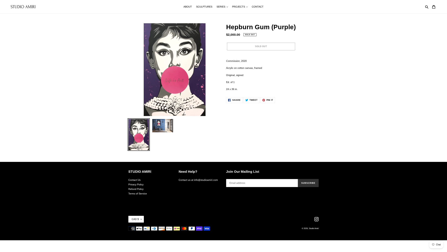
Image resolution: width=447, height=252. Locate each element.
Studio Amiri (314, 228)
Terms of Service (137, 193)
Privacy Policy (136, 184)
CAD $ (135, 219)
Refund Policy (136, 189)
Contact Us (134, 179)
